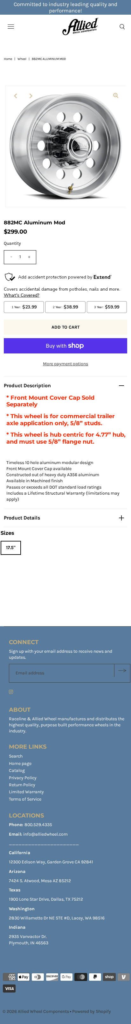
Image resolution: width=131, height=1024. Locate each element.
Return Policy (22, 785)
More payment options (65, 364)
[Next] (31, 96)
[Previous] (15, 96)
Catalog (17, 770)
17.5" (11, 547)
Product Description (27, 385)
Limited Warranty (26, 792)
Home (8, 59)
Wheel (21, 59)
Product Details (22, 518)
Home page (20, 763)
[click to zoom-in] (116, 96)
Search (16, 756)
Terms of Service (25, 799)
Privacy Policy (23, 778)
